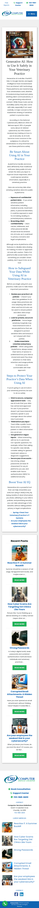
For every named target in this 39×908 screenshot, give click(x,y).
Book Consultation (20, 789)
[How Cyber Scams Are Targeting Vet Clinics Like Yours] (19, 595)
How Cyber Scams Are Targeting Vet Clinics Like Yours (19, 607)
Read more (19, 580)
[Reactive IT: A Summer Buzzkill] (19, 553)
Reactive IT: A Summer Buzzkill (19, 564)
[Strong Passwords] (19, 638)
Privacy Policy (14, 903)
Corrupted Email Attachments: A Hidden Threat (19, 694)
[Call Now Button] (5, 903)
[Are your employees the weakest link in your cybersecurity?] (19, 726)
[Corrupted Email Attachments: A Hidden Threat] (19, 682)
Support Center (21, 793)
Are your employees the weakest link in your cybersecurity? (21, 523)
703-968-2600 (21, 797)
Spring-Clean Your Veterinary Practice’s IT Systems (19, 515)
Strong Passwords (19, 647)
